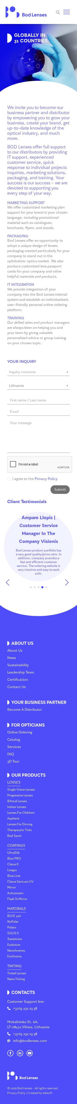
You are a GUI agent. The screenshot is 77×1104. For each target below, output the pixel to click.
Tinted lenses (16, 973)
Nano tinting (16, 979)
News (11, 658)
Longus (12, 870)
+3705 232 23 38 (25, 1008)
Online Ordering (19, 732)
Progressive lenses (20, 795)
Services (14, 747)
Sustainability (18, 665)
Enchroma (14, 956)
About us (14, 650)
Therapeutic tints (19, 830)
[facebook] (10, 1053)
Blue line (13, 876)
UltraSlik (13, 853)
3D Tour (13, 761)
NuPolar (12, 922)
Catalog (13, 739)
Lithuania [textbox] (16, 386)
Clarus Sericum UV (20, 881)
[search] (59, 12)
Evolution (13, 945)
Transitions (14, 939)
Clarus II (12, 864)
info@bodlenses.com (30, 1041)
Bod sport (14, 836)
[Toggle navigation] (66, 12)
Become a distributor (24, 710)
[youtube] (30, 1053)
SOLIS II (13, 933)
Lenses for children (20, 813)
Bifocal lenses (17, 801)
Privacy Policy (46, 479)
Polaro (11, 927)
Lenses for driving (19, 824)
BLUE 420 (14, 916)
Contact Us (16, 687)
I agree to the (35, 479)
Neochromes (16, 950)
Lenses (14, 782)
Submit (60, 489)
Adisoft (47, 1093)
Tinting (14, 966)
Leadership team (20, 672)
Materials (16, 909)
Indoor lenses (16, 807)
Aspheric (13, 818)
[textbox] (38, 372)
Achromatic (15, 893)
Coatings (16, 845)
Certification (17, 680)
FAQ (10, 754)
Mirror (11, 887)
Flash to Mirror (17, 899)
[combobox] (38, 372)
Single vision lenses (21, 789)
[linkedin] (20, 1053)
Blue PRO (14, 858)
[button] (9, 582)
